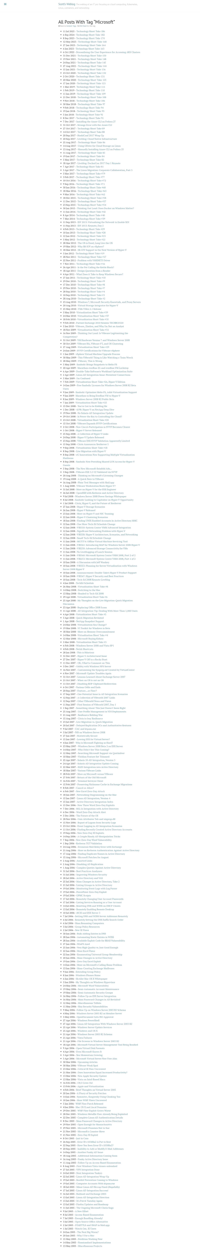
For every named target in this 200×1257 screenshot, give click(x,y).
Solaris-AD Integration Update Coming (98, 763)
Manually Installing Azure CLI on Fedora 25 (101, 149)
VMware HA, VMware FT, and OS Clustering (100, 343)
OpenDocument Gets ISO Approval (95, 1016)
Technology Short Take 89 (91, 128)
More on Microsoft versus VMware (95, 774)
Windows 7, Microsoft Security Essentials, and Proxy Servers (109, 302)
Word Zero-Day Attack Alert (91, 812)
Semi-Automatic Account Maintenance (98, 989)
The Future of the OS (87, 815)
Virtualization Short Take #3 (91, 642)
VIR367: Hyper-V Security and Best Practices (100, 576)
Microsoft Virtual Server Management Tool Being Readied (108, 1044)
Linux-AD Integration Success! (92, 1190)
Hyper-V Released (86, 510)
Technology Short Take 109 (91, 93)
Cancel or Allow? (85, 787)
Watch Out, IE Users (85, 1228)
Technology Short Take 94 (89, 107)
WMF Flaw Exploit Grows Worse (94, 1110)
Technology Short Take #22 (91, 239)
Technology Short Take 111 (91, 86)
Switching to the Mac (89, 590)
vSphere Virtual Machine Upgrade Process (98, 354)
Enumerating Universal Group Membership (99, 954)
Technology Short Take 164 (91, 45)
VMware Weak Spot (88, 1065)
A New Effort (81, 1211)
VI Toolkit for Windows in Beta (94, 628)
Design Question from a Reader (94, 270)
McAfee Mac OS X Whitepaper (91, 978)
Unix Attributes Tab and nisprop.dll (96, 819)
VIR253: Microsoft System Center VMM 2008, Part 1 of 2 (106, 558)
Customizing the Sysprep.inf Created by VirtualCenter (106, 669)
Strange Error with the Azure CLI (94, 125)
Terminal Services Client (90, 780)
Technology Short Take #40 (90, 215)
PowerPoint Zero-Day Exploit (91, 892)
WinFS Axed (83, 944)
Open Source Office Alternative (91, 1221)
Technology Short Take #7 (91, 288)
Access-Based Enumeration (89, 1214)
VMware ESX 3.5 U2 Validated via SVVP (96, 472)
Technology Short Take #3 (91, 295)
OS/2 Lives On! (85, 1082)
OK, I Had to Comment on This (94, 662)
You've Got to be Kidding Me (92, 406)
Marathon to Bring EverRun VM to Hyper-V (98, 395)
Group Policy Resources (87, 926)
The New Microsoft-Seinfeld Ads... (94, 468)
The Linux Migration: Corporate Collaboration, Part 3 (104, 170)
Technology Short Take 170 (90, 38)
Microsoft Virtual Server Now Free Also (96, 1058)
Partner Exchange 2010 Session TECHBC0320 (99, 322)
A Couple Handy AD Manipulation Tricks (98, 836)
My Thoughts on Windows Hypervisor (95, 982)
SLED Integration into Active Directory (98, 767)
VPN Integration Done (88, 1169)
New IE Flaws (82, 930)
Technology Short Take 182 (90, 34)
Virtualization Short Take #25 (91, 402)
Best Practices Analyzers (89, 871)
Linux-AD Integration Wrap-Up (92, 1176)
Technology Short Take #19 (90, 253)
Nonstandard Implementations (94, 1242)
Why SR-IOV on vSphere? (91, 246)
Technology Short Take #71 (90, 184)
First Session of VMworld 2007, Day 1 (96, 704)
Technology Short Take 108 (92, 97)
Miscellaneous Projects (90, 1246)
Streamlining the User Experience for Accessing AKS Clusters (108, 52)
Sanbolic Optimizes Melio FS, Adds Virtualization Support (106, 392)
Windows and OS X (88, 1030)
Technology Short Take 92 (89, 114)
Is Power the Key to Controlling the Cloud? (99, 416)
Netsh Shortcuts (84, 649)
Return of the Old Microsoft (91, 777)
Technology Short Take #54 (91, 204)
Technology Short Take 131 (90, 76)
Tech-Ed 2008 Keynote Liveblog (93, 579)
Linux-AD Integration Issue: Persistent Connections (103, 374)
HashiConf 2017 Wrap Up (90, 135)
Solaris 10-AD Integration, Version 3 (96, 760)
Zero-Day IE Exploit (88, 1134)
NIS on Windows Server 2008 (90, 732)
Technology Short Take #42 (91, 211)
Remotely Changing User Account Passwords (99, 898)
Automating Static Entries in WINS (95, 937)
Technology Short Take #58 (92, 197)
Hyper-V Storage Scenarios (91, 506)
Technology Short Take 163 (90, 48)
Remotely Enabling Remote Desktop (95, 909)
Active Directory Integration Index (95, 801)
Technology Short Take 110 (90, 90)
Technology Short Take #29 (90, 229)
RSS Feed (82, 26)
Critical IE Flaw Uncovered (92, 1069)
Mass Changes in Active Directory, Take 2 (98, 881)
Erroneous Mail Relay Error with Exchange (100, 846)
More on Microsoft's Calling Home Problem (99, 964)
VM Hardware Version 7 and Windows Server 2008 (103, 340)
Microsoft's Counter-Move (91, 1131)
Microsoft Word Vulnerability (93, 985)
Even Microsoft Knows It (89, 1051)
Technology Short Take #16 (90, 263)
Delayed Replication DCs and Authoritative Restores (103, 725)
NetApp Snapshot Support (90, 621)
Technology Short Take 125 (92, 79)
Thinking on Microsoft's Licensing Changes (100, 475)
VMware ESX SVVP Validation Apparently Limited (103, 440)
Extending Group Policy (88, 971)
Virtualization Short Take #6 (92, 597)
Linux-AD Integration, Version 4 (93, 798)
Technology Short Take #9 (91, 281)
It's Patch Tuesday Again (89, 1200)
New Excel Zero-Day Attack (90, 791)
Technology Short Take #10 (91, 277)
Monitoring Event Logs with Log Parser (96, 888)
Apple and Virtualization (90, 1086)
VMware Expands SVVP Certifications (97, 423)
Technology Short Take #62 (91, 194)
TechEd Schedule (85, 583)
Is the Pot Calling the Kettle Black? (96, 267)
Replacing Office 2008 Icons (92, 607)
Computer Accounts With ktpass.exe (95, 1183)
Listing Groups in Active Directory (94, 885)
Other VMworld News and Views (94, 701)
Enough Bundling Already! (89, 1218)
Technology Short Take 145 (91, 62)
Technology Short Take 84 (90, 156)
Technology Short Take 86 (91, 142)
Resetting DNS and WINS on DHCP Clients (98, 905)
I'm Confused (83, 378)
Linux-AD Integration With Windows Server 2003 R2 (105, 1023)
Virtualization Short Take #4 (93, 635)
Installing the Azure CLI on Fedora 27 (96, 121)
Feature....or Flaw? (87, 690)
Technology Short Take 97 (91, 104)
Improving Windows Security (91, 874)
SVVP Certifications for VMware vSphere (98, 350)
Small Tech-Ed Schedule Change (94, 538)
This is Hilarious (85, 652)
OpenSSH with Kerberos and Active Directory (100, 492)
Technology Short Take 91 (90, 118)
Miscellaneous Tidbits (89, 1003)
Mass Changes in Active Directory (94, 957)
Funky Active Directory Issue (93, 1159)
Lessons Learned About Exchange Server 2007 (101, 676)
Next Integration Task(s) (89, 1173)
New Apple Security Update (92, 1075)
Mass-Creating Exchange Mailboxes (95, 968)
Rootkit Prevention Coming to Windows (97, 1180)
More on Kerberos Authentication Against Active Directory (108, 850)
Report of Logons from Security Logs (97, 822)
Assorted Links (84, 860)
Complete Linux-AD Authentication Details (100, 1117)
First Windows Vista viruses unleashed (97, 1166)
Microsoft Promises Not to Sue (93, 1128)
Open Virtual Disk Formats (90, 1048)
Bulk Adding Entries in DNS (91, 933)
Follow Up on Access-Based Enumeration (99, 1162)
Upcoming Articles (87, 1062)
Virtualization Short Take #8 (93, 586)
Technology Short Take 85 (91, 152)
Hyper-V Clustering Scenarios (92, 517)
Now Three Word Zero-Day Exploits (96, 805)
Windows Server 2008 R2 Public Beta (95, 399)
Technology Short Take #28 (91, 232)
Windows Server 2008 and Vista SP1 (95, 645)
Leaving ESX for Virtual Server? (93, 739)
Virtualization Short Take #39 (92, 312)
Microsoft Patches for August (93, 857)
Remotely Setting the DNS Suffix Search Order (99, 919)
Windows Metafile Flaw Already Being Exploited (103, 1114)
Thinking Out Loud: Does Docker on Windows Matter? (105, 208)
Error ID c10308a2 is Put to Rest (94, 1141)
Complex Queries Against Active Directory (99, 867)
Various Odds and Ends (88, 687)
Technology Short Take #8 (91, 284)
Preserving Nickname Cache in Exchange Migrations (104, 784)
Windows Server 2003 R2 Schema (95, 1034)
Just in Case (82, 1138)
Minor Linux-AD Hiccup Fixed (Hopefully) (98, 1187)
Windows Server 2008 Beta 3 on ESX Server (100, 746)
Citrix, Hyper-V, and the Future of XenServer (98, 503)
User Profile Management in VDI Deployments (102, 711)
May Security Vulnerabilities (93, 1006)
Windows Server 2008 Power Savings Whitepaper (100, 496)
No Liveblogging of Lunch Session (94, 551)
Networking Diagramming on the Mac (97, 794)
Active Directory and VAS (89, 878)
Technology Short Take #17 (92, 256)
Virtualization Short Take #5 (91, 614)
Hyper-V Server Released (89, 430)
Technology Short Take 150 (92, 55)
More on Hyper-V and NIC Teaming (95, 513)
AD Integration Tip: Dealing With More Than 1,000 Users (108, 610)
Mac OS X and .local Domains (91, 1107)
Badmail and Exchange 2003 (91, 1193)
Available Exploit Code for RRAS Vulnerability (101, 940)
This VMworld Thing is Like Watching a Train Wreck (105, 357)
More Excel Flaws (86, 951)
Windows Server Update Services (95, 1027)
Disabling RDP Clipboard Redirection (96, 683)
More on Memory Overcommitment (96, 631)
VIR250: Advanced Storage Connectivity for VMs (102, 548)
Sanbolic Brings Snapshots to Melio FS (97, 364)
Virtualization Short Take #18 (91, 447)
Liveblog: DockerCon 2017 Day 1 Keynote (99, 163)
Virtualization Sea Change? (92, 624)
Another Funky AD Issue (90, 1152)
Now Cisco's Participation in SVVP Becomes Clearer (103, 426)
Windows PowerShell (88, 1020)
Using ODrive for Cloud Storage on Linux (99, 145)
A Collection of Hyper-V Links (92, 433)
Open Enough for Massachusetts (95, 1124)
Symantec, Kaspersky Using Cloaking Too (98, 1096)
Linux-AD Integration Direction (92, 1197)
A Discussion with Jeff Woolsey (93, 562)
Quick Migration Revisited (90, 617)
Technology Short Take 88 (91, 131)
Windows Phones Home (88, 975)
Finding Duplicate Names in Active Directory (101, 853)
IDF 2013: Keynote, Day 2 (90, 225)
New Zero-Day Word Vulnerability (94, 839)
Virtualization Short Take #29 (93, 347)
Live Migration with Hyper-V (91, 451)
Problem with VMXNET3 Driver (94, 260)
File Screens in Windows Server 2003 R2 (98, 1041)
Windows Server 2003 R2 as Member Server (99, 1013)
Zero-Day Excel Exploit (89, 961)
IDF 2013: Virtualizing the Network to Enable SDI (103, 222)
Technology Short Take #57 (92, 201)
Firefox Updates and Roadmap (92, 1204)
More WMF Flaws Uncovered (92, 1100)
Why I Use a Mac (85, 1235)
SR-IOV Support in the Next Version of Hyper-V (102, 249)
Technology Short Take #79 (91, 173)
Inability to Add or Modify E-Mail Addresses (100, 1148)
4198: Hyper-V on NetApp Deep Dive (95, 409)
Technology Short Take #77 (90, 177)
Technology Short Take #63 (92, 190)
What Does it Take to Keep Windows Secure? (99, 274)
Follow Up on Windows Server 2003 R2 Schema (101, 1010)
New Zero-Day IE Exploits (90, 833)
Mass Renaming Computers (89, 923)
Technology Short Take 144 (92, 66)
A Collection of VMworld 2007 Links (96, 697)
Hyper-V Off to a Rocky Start (92, 659)
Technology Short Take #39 (91, 218)
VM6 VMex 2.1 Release (89, 308)
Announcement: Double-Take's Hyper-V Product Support (107, 572)
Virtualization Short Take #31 (93, 329)
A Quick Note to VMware (91, 479)
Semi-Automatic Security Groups (95, 992)
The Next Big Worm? (88, 1232)
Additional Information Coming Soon (97, 1155)
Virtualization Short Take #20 (93, 420)
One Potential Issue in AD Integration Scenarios (102, 694)
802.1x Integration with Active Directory (97, 808)
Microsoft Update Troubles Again (93, 673)
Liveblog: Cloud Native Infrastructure (97, 138)
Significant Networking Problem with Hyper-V (101, 531)
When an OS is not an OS (90, 680)
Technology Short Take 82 (90, 159)
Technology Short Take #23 (91, 236)
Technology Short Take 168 (92, 41)
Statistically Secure (87, 735)
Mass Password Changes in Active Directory (99, 1121)
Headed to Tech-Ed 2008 (91, 593)
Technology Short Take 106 (90, 100)
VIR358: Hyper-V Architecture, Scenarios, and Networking (107, 534)
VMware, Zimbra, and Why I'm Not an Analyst (100, 326)
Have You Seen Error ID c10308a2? (95, 1145)
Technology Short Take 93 (90, 111)
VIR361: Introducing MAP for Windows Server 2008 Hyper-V (108, 544)
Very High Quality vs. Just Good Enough (97, 947)
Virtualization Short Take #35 (93, 319)
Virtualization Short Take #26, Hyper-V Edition (100, 381)
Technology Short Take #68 (91, 187)
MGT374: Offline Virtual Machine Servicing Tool (102, 541)
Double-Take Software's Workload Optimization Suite (104, 371)
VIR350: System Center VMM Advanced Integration (104, 527)
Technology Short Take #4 (91, 291)
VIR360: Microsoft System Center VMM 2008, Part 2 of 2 (106, 555)
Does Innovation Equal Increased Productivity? (102, 1072)
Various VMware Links (89, 770)
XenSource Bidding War (90, 715)
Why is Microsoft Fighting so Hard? (94, 742)
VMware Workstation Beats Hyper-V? (96, 485)
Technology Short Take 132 (91, 72)
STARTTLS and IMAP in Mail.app (92, 1225)
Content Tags (71, 26)
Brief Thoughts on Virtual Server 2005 (96, 1089)
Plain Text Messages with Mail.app (96, 482)
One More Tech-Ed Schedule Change (96, 524)
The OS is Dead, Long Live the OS (95, 243)
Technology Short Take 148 (92, 59)
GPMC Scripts (83, 895)
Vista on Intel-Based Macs (91, 1079)
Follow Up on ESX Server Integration (97, 996)
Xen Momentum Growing (89, 1055)
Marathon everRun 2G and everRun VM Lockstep (103, 367)
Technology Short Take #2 (91, 298)
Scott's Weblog (66, 4)
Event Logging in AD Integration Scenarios (99, 826)
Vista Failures (84, 1037)
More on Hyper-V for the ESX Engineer (96, 489)
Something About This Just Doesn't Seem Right (101, 708)
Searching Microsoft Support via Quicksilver (101, 753)
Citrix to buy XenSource (90, 718)
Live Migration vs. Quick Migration (94, 721)
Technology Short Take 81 (90, 166)
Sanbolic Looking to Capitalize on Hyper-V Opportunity (104, 499)
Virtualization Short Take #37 (93, 315)
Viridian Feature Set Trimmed (93, 756)
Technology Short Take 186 (90, 31)
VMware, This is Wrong (90, 361)
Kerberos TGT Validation (89, 843)
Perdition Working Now (90, 1239)
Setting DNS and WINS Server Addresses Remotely (101, 916)
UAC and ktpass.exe (85, 728)
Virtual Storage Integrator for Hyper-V (98, 305)
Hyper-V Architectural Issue (92, 656)
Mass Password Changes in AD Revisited (99, 999)
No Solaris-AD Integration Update (95, 413)
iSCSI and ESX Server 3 (88, 912)
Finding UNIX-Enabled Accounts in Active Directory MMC (107, 520)
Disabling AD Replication (90, 864)
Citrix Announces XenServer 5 (93, 444)
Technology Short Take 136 (91, 69)
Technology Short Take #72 (91, 180)
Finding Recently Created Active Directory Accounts (104, 829)
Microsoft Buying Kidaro (90, 638)
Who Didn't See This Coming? (93, 749)
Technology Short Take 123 (91, 83)
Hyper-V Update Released (90, 437)
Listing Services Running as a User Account (99, 902)
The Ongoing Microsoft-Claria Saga (95, 1207)
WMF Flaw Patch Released (89, 1103)
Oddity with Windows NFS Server (93, 666)
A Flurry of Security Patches (91, 1093)
